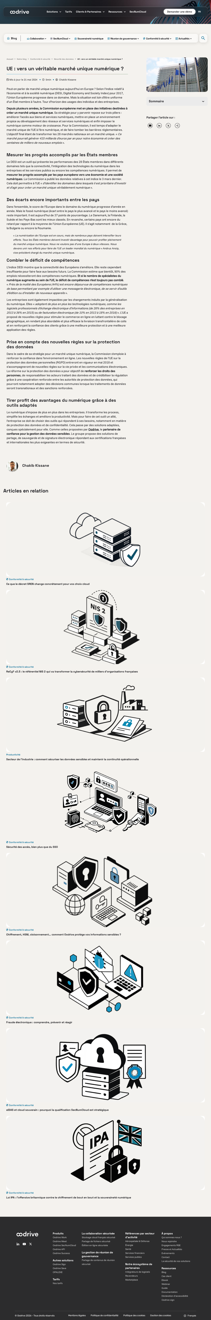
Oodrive (93, 429)
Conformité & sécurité (40, 59)
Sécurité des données (64, 59)
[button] (150, 125)
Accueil (10, 59)
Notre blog (22, 59)
